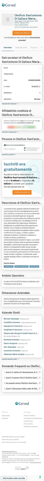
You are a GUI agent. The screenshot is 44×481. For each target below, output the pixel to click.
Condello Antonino (12, 322)
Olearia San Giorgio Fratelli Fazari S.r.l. (21, 333)
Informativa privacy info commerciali (14, 442)
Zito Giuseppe (10, 347)
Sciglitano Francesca (13, 330)
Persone (33, 47)
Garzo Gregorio (11, 343)
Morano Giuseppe (12, 319)
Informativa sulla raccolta (14, 478)
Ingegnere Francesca (13, 326)
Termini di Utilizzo (29, 415)
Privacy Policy (28, 424)
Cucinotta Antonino (12, 351)
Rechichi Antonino (12, 340)
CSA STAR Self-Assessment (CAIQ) (13, 437)
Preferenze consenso (31, 426)
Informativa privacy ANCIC (10, 439)
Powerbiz (5, 418)
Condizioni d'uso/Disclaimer (33, 418)
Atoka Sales (6, 415)
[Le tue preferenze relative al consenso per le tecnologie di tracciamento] (40, 477)
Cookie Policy (28, 421)
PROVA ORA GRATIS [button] (22, 33)
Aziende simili (21, 47)
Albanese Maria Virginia (14, 354)
